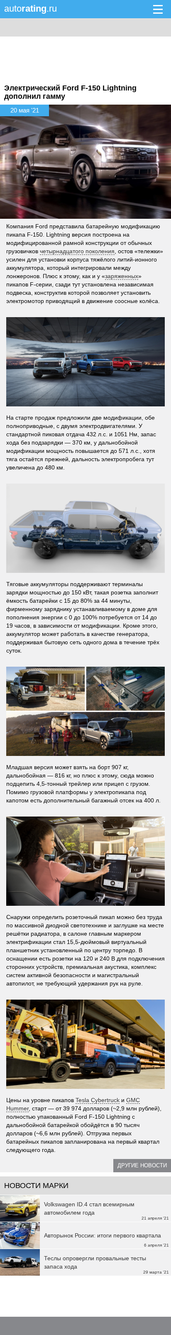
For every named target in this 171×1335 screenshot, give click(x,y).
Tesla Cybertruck (98, 1100)
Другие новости (142, 1165)
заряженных (121, 276)
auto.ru (30, 8)
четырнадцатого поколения (77, 251)
